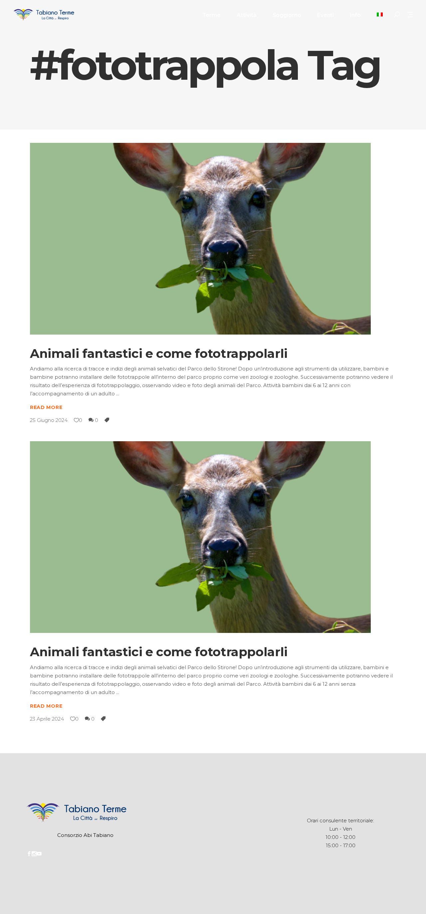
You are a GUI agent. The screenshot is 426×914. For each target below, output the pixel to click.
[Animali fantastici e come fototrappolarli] (200, 239)
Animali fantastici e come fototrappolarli (159, 353)
